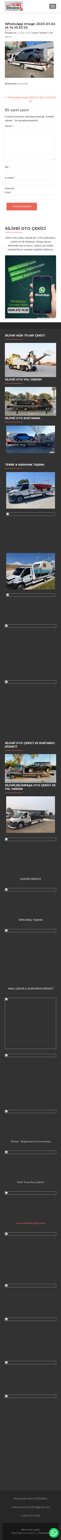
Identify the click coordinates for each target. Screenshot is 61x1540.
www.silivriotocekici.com (30, 1223)
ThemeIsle (44, 1533)
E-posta (10, 177)
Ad (7, 167)
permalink (22, 83)
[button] (54, 1533)
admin (8, 36)
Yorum (9, 126)
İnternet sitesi (9, 190)
